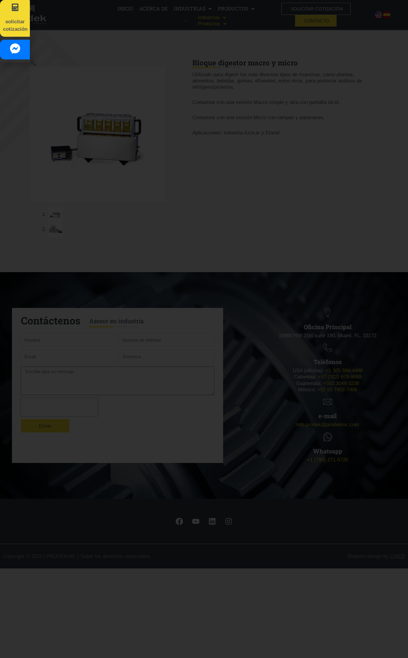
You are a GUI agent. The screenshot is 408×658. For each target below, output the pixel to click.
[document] (204, 329)
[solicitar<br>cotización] (15, 7)
